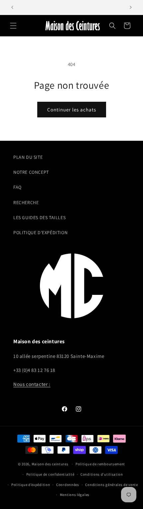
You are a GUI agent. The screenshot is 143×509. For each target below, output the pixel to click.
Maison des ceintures (50, 464)
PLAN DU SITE (28, 157)
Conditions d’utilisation (101, 474)
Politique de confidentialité (50, 474)
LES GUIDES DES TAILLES (39, 217)
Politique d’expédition (30, 484)
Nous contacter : (32, 384)
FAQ (17, 187)
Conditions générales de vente (111, 484)
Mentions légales (74, 494)
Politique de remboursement (100, 464)
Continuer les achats (71, 109)
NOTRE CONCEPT (31, 172)
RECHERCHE (26, 202)
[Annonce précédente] (12, 7)
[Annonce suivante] (130, 7)
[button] (13, 25)
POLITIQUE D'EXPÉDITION (40, 232)
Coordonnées (67, 484)
